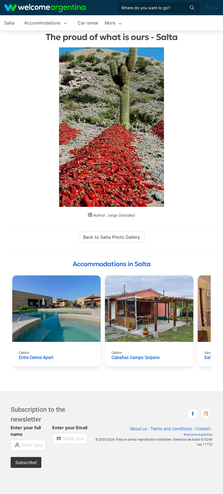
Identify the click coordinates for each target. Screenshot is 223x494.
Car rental (88, 23)
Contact (202, 428)
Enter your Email (69, 427)
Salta (9, 23)
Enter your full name (26, 431)
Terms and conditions (171, 428)
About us (138, 428)
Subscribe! (26, 462)
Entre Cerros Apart (36, 357)
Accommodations (42, 23)
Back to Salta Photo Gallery (111, 237)
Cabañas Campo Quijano (136, 357)
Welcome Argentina (198, 435)
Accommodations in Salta (112, 264)
